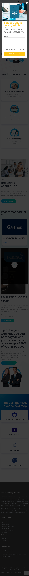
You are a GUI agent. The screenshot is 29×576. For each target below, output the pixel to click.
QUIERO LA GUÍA (14, 54)
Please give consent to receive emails (14, 49)
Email (5, 43)
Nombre (6, 36)
